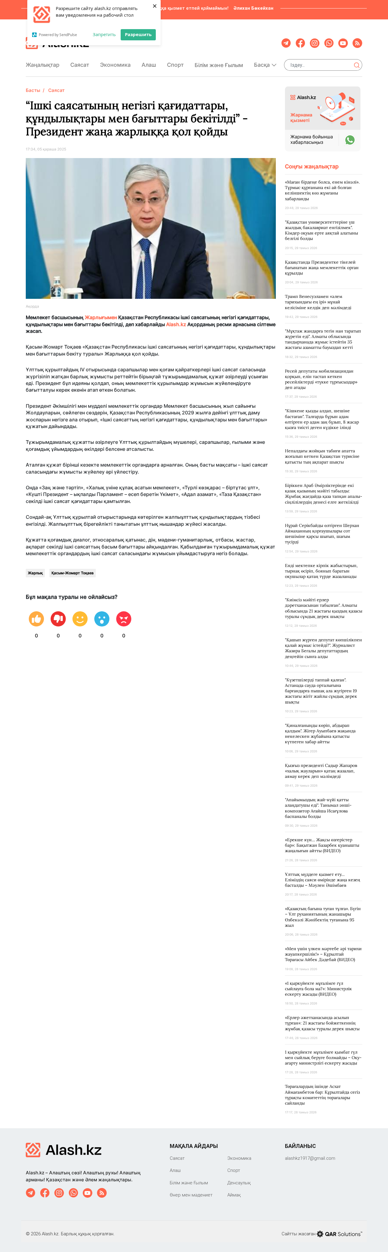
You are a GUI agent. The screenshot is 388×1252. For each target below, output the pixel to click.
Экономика (115, 65)
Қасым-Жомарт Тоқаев (73, 573)
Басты (33, 90)
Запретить (104, 34)
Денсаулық (239, 1183)
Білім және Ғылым (219, 65)
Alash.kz (176, 324)
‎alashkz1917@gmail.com (310, 1158)
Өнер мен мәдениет (191, 1195)
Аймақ (234, 1195)
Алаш (149, 65)
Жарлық (35, 573)
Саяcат (79, 65)
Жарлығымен (101, 317)
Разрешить (138, 34)
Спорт (175, 65)
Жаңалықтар (42, 65)
